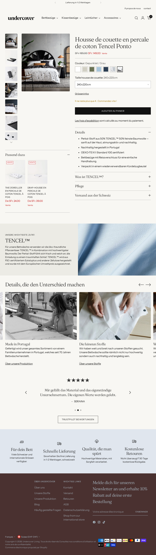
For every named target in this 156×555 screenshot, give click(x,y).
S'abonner (141, 511)
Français (9, 537)
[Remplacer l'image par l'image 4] (11, 90)
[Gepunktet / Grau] (120, 69)
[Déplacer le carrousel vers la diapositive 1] (75, 410)
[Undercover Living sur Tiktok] (104, 523)
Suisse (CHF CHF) (29, 537)
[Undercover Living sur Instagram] (99, 523)
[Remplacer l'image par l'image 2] (11, 57)
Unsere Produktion (45, 498)
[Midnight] (106, 69)
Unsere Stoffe (42, 493)
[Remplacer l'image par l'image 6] (11, 123)
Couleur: (90, 63)
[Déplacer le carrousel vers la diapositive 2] (78, 410)
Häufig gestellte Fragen (47, 510)
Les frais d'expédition (87, 120)
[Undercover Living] (21, 18)
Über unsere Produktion (19, 363)
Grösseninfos (82, 93)
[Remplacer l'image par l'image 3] (11, 74)
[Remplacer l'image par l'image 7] (11, 139)
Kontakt (68, 487)
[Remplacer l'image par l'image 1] (11, 41)
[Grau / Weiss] (113, 69)
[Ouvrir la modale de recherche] (136, 18)
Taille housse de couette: (96, 77)
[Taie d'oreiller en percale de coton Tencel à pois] (15, 172)
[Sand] (85, 69)
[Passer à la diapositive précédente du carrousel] (141, 284)
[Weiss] (78, 69)
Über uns (39, 487)
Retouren (68, 498)
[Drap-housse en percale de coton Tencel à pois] (38, 172)
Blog (37, 504)
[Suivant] (100, 2)
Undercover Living (31, 541)
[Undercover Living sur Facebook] (94, 523)
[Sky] (99, 69)
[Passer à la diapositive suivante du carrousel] (148, 284)
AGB (66, 504)
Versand (68, 493)
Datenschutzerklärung (76, 510)
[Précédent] (55, 2)
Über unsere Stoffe (90, 363)
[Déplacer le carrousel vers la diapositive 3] (80, 410)
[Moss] (92, 69)
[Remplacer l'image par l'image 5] (11, 106)
